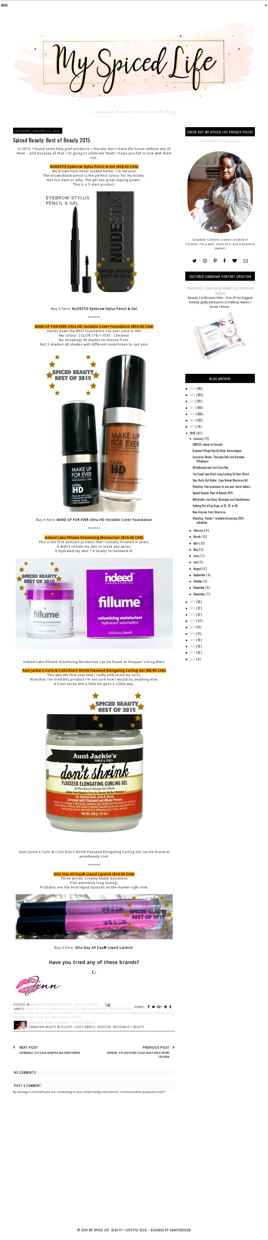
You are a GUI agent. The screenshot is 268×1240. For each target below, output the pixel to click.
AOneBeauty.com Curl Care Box (210, 467)
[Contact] (245, 260)
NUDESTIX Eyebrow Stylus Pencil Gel (142, 1013)
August (197, 569)
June (196, 556)
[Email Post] (107, 1004)
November (199, 587)
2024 (193, 646)
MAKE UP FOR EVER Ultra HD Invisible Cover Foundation (104, 519)
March (197, 537)
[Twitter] (194, 260)
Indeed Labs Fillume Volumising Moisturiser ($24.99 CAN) (94, 537)
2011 (193, 401)
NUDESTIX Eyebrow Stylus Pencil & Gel (104, 308)
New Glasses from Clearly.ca (209, 512)
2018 (193, 608)
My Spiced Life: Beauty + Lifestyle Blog (118, 1230)
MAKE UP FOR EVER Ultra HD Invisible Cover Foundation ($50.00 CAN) (94, 326)
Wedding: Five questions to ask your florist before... (222, 486)
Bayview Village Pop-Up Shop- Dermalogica (217, 451)
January (198, 438)
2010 (193, 395)
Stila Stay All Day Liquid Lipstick (55, 1017)
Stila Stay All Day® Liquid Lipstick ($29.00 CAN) (94, 874)
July (196, 562)
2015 (193, 426)
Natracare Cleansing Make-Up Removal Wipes (220, 290)
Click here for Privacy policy (220, 141)
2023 (193, 640)
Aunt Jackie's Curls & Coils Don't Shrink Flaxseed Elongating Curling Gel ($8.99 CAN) (94, 670)
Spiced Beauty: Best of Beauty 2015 (213, 493)
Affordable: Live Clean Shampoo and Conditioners (221, 499)
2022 (193, 634)
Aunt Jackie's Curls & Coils (49, 1009)
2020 (193, 621)
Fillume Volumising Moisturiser (103, 1009)
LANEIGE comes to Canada (208, 444)
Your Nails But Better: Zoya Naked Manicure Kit (220, 480)
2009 (193, 388)
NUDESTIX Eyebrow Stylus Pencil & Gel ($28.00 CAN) (94, 166)
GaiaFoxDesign (180, 1230)
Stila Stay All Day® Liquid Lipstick (104, 947)
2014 (193, 420)
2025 (193, 652)
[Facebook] (224, 260)
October (198, 581)
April (196, 543)
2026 (193, 659)
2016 (193, 433)
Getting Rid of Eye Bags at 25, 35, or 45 (215, 506)
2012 (193, 408)
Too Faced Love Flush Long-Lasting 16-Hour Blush (221, 474)
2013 (193, 414)
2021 (193, 627)
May (196, 549)
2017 (193, 602)
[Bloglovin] (234, 260)
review (20, 1017)
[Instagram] (205, 260)
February (198, 530)
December (199, 594)
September (199, 575)
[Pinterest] (215, 260)
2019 (193, 614)
